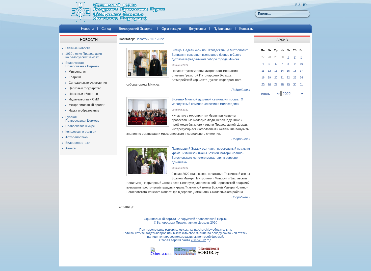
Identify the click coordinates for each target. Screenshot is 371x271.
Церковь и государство (85, 88)
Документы (197, 28)
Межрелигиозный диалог (86, 105)
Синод (106, 28)
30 (294, 84)
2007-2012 (198, 240)
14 (282, 70)
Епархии (75, 77)
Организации (171, 28)
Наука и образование (84, 110)
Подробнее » (240, 90)
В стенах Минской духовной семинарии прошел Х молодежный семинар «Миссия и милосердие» (207, 102)
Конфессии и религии (80, 131)
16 (294, 70)
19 (269, 77)
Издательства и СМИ (84, 99)
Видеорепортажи (77, 143)
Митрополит (78, 71)
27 (275, 84)
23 (294, 77)
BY (305, 5)
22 (288, 77)
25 (262, 84)
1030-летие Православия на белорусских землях (83, 55)
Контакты (246, 28)
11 (262, 70)
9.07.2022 (157, 39)
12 (269, 70)
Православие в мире (80, 126)
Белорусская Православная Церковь (82, 64)
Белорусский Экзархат (136, 28)
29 (288, 84)
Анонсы (70, 148)
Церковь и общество (83, 94)
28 (282, 84)
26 (269, 84)
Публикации (222, 28)
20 (275, 77)
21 (282, 77)
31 (301, 84)
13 (275, 70)
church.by (205, 229)
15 (288, 70)
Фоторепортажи (77, 137)
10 (301, 63)
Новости (87, 28)
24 (301, 77)
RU (297, 5)
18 (262, 77)
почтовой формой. (210, 236)
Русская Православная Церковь (82, 118)
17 (301, 70)
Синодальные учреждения (88, 83)
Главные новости (77, 48)
